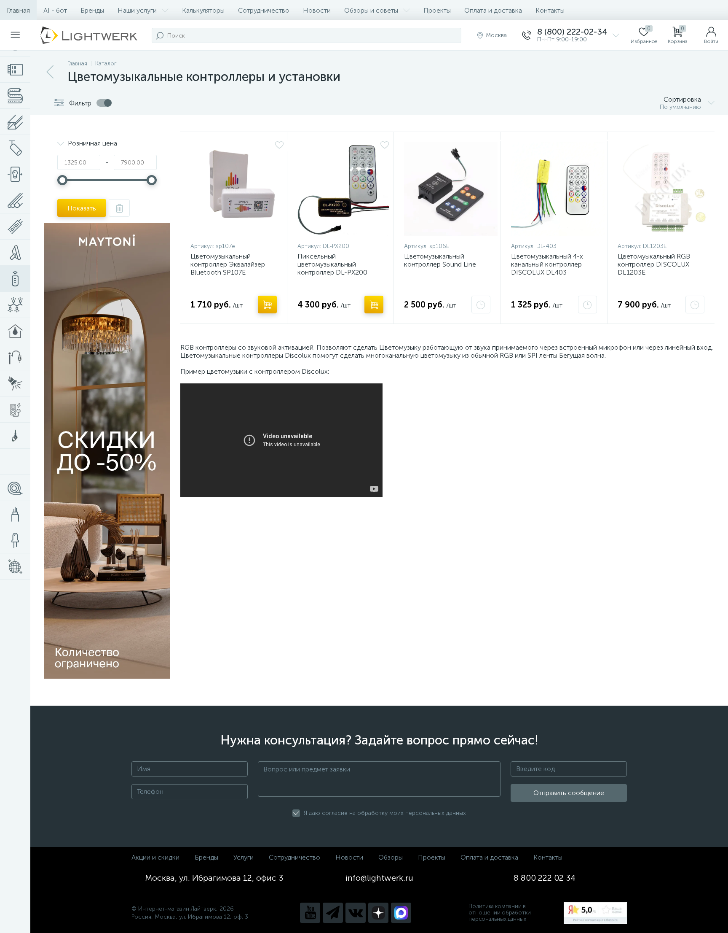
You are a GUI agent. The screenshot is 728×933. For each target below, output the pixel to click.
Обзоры (390, 857)
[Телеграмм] (333, 913)
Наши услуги (137, 10)
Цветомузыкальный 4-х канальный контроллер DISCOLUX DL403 (547, 264)
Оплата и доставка (493, 10)
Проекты (437, 10)
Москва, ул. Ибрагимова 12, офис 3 (214, 878)
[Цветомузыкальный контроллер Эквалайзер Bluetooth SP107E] (237, 189)
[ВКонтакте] (355, 913)
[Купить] (267, 304)
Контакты (550, 10)
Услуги (243, 857)
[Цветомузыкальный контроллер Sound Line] (451, 189)
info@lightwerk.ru (379, 878)
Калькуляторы (203, 10)
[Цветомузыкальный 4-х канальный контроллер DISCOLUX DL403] (558, 189)
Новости (317, 10)
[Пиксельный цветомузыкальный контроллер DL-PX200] (343, 189)
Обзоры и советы (371, 10)
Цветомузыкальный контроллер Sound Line (440, 260)
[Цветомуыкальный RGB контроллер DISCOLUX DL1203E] (664, 189)
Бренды (92, 10)
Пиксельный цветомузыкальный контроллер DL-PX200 (332, 264)
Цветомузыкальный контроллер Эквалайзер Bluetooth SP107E (227, 264)
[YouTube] (310, 913)
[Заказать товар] (480, 304)
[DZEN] (378, 913)
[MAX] (401, 913)
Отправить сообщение (568, 793)
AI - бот (55, 10)
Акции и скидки (155, 857)
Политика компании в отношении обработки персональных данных (499, 912)
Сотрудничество (263, 10)
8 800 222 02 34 (544, 878)
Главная (18, 10)
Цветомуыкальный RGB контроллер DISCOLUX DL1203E (654, 264)
